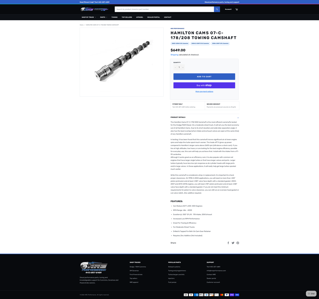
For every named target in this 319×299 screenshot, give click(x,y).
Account (228, 9)
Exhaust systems (174, 267)
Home (81, 25)
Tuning (115, 17)
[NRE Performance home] (94, 9)
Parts (102, 17)
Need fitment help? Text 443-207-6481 (94, 2)
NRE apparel (134, 282)
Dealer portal (153, 17)
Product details (178, 117)
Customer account (213, 282)
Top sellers (127, 17)
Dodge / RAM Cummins (138, 267)
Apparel (139, 17)
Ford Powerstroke (136, 274)
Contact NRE (211, 274)
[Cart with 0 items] (236, 9)
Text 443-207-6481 (213, 267)
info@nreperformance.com (216, 271)
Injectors (171, 278)
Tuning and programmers (177, 271)
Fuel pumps (172, 282)
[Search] (217, 9)
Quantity (177, 62)
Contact (167, 17)
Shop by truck (88, 17)
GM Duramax (134, 271)
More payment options (204, 91)
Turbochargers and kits (176, 274)
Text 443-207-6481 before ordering (183, 107)
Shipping (174, 55)
